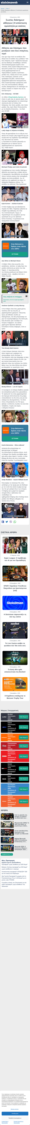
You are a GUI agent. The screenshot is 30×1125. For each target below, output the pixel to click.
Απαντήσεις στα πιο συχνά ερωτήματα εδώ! (13, 300)
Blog (7, 8)
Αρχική (2, 8)
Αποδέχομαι (15, 1113)
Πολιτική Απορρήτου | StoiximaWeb (18, 1122)
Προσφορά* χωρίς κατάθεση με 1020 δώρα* (15, 864)
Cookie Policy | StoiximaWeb (5, 1122)
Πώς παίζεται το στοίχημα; (12, 297)
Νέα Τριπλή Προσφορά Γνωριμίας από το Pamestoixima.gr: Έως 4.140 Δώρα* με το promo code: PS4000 (14, 878)
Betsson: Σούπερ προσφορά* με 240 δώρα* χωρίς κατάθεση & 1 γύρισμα (14, 868)
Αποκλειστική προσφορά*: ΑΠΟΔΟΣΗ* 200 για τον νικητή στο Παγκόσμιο (14, 872)
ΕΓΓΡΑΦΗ (15, 254)
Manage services (14, 1109)
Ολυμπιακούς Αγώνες (15, 97)
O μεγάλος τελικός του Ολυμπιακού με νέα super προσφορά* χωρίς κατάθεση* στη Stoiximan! (14, 884)
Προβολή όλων (6, 854)
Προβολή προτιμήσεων (15, 1118)
